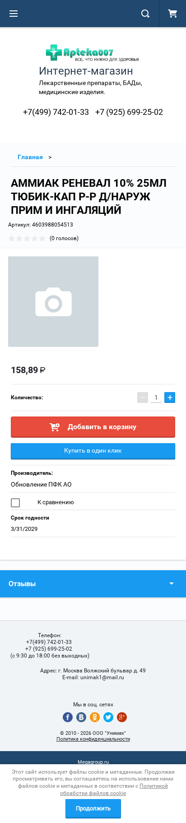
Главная (30, 157)
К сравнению (55, 502)
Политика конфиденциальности (93, 739)
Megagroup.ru (93, 762)
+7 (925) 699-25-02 (129, 112)
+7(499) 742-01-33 (56, 112)
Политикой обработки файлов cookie (114, 789)
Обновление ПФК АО (41, 484)
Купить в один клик (93, 450)
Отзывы (22, 583)
